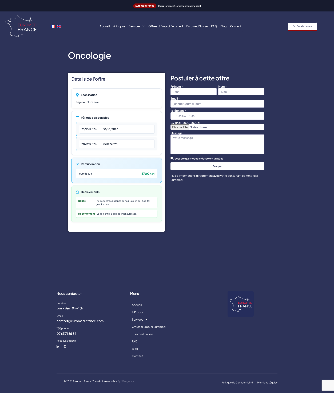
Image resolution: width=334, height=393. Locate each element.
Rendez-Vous (304, 26)
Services (134, 26)
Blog (223, 26)
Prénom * (176, 86)
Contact (235, 26)
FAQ (214, 26)
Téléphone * (178, 110)
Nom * (222, 86)
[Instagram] (64, 346)
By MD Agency (125, 381)
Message (176, 133)
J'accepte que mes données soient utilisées (198, 158)
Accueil (105, 26)
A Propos (119, 26)
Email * (175, 98)
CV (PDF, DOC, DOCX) (185, 122)
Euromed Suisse (197, 26)
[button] (144, 5)
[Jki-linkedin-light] (58, 346)
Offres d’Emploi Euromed (165, 26)
